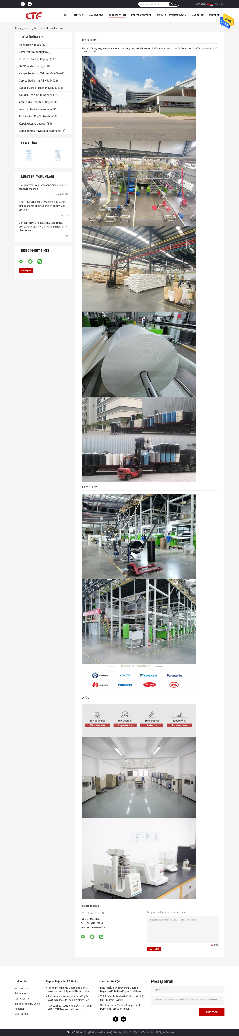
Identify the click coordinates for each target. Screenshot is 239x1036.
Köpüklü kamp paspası (32, 123)
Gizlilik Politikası (74, 1032)
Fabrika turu (117, 15)
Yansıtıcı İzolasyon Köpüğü (35, 109)
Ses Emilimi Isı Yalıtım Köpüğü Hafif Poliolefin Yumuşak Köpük (120, 1007)
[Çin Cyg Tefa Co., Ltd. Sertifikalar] (29, 155)
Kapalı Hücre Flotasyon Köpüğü (38, 87)
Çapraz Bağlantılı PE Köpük (35, 80)
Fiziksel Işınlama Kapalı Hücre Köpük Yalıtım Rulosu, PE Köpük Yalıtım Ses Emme (68, 998)
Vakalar (214, 15)
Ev (65, 15)
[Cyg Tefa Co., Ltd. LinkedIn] (30, 4)
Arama (174, 4)
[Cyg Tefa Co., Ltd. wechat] (41, 261)
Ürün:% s (77, 15)
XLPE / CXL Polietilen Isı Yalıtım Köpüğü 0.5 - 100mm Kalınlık (122, 998)
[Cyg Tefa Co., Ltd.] (34, 15)
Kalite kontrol (141, 15)
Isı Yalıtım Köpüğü (30, 44)
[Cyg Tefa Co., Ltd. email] (23, 261)
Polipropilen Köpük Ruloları (35, 116)
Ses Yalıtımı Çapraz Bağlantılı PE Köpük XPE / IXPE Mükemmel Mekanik (70, 1008)
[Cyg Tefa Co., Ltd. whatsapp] (32, 261)
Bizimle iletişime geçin (171, 15)
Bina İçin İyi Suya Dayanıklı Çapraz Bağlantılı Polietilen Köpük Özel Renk (120, 989)
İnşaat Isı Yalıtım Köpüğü (34, 59)
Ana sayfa (20, 28)
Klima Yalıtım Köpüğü (32, 52)
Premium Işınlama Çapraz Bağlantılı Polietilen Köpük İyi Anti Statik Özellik (68, 989)
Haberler (198, 15)
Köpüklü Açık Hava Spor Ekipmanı (39, 130)
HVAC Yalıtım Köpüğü (32, 66)
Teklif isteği (200, 4)
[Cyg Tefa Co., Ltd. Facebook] (23, 4)
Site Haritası (22, 1013)
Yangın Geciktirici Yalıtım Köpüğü (39, 73)
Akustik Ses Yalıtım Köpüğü (35, 95)
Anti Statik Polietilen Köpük (36, 102)
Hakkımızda (96, 15)
